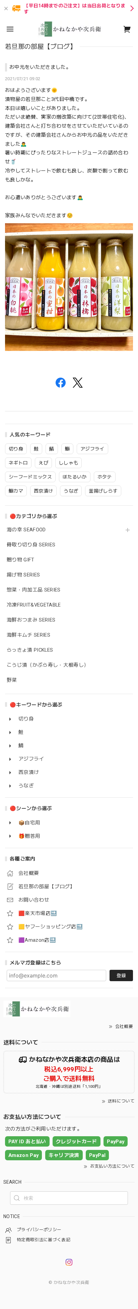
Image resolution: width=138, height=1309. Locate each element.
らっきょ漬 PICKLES (30, 650)
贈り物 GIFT (20, 560)
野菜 (12, 680)
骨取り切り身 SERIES (31, 545)
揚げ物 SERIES (23, 575)
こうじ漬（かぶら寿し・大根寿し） (48, 665)
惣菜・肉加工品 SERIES (34, 590)
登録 (121, 975)
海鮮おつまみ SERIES (31, 620)
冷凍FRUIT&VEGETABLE (34, 605)
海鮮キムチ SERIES (28, 635)
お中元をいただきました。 (40, 67)
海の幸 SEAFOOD (26, 530)
